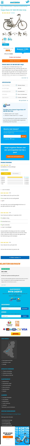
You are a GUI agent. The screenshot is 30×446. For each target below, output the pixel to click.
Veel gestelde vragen (6, 383)
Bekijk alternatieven (15, 60)
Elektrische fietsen (8, 6)
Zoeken (25, 316)
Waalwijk (4, 364)
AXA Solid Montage (6, 421)
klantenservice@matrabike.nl (15, 295)
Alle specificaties (22, 100)
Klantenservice (5, 381)
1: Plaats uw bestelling (7, 371)
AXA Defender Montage (7, 420)
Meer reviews (15, 257)
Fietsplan (4, 391)
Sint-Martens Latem (6, 362)
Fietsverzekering (5, 387)
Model (3, 42)
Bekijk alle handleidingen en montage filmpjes (11, 414)
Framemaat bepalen (6, 385)
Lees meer (23, 78)
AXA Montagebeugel (6, 423)
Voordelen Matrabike (6, 397)
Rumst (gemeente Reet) (7, 360)
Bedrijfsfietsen (5, 401)
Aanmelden (24, 308)
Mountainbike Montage (7, 425)
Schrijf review (4, 170)
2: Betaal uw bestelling (7, 373)
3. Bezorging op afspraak (7, 375)
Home (2, 6)
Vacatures (4, 405)
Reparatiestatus (5, 389)
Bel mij (23, 136)
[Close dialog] (28, 427)
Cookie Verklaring (6, 403)
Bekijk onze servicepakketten (15, 156)
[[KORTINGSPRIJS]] (15, 22)
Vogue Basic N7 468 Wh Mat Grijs (20, 6)
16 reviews (26, 177)
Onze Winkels (5, 399)
